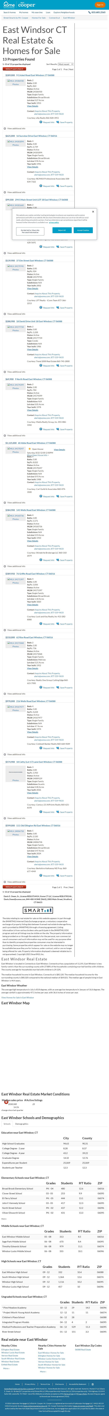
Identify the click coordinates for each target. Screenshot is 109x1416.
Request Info (48, 122)
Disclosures (59, 1384)
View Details (32, 106)
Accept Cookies (83, 230)
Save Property (66, 122)
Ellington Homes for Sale (49, 1355)
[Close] (93, 212)
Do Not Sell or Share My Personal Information (30, 231)
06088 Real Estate (83, 1349)
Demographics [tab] (21, 1124)
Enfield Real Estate (9, 1364)
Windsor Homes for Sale (49, 1367)
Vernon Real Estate (9, 1355)
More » (4, 1219)
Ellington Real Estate (10, 1349)
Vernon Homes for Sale (48, 1361)
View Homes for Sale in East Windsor (17, 997)
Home (17, 1384)
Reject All (62, 230)
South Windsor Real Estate (13, 1358)
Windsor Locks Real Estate (13, 1352)
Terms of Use (45, 1384)
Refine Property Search (14, 69)
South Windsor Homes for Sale (51, 1364)
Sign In (100, 4)
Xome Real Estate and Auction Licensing (19, 1389)
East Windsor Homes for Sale (51, 1352)
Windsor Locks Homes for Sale (51, 1358)
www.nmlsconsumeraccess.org (35, 1406)
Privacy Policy (30, 1384)
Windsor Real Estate (10, 1361)
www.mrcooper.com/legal (83, 1406)
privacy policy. (54, 222)
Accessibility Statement (77, 1384)
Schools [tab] (7, 1124)
